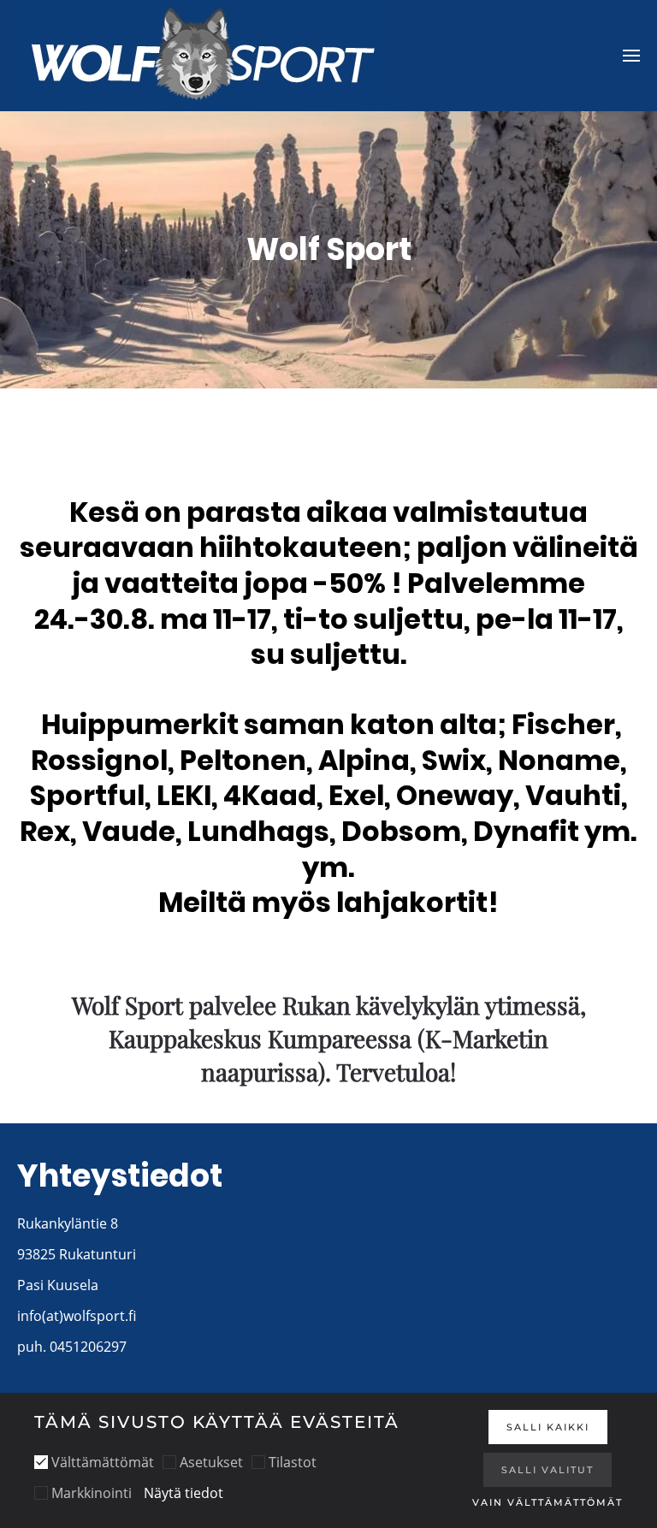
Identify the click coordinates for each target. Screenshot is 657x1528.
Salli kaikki (547, 1427)
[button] (631, 55)
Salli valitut (547, 1470)
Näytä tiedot (183, 1493)
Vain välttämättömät (547, 1502)
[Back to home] (204, 55)
